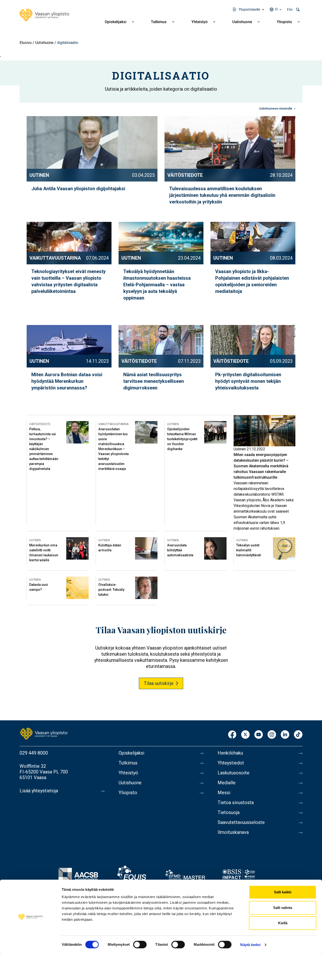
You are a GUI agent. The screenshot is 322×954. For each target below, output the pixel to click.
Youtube (258, 734)
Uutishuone (242, 22)
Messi (224, 792)
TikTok (298, 734)
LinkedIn (285, 734)
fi (276, 9)
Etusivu (26, 42)
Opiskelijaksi (115, 22)
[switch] (140, 944)
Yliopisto (284, 22)
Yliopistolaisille (249, 9)
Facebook (232, 734)
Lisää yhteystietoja (39, 791)
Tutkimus (159, 22)
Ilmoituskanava (233, 832)
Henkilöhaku (230, 753)
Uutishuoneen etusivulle (275, 108)
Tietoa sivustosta (236, 802)
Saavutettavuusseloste (241, 822)
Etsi (290, 9)
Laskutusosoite (233, 773)
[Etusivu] (44, 15)
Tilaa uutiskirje (158, 683)
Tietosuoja (228, 812)
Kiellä (282, 923)
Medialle (226, 782)
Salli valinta (282, 908)
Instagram (272, 734)
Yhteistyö (199, 22)
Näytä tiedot (250, 945)
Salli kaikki (282, 892)
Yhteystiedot (231, 763)
